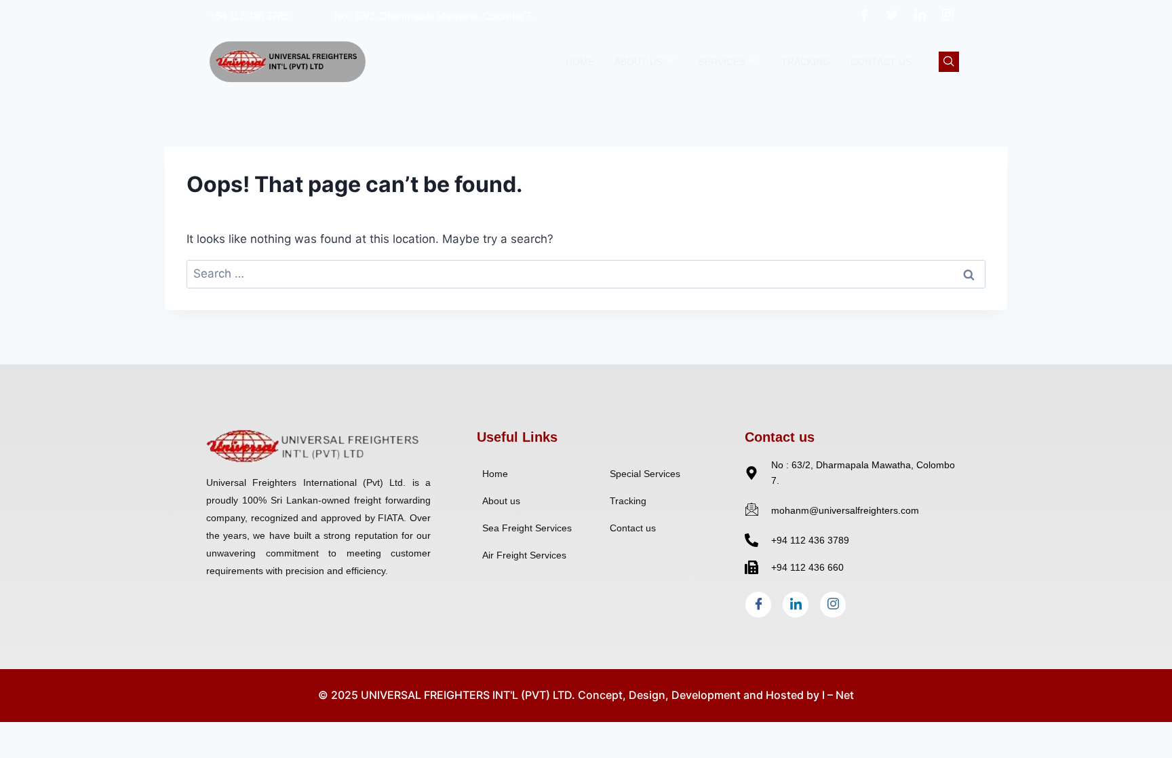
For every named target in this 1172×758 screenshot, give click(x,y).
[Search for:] (586, 273)
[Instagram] (948, 15)
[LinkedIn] (920, 15)
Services (722, 61)
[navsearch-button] (949, 62)
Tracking (805, 61)
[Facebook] (865, 15)
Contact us (881, 61)
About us (638, 61)
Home (580, 61)
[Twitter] (892, 15)
